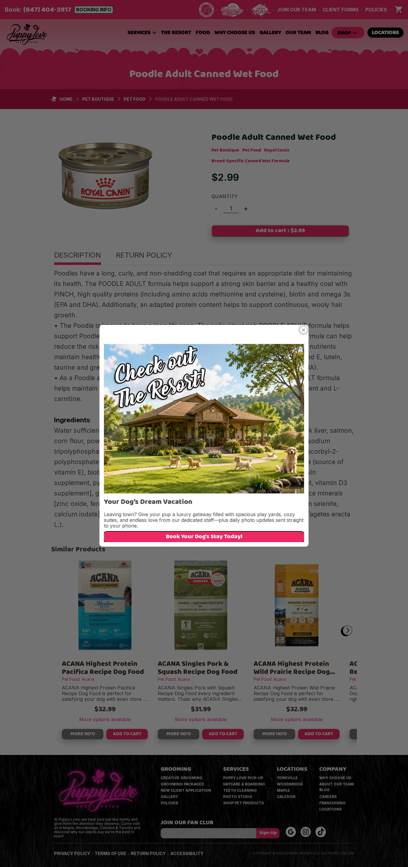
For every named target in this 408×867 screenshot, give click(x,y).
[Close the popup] (303, 330)
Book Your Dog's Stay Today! (204, 537)
